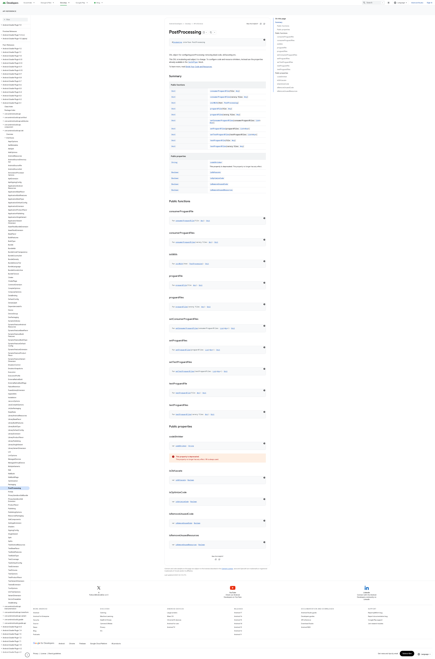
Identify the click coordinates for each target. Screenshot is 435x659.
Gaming (103, 613)
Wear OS (170, 616)
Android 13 (238, 627)
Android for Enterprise (41, 616)
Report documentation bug (378, 616)
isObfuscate (215, 172)
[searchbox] (15, 19)
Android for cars (173, 624)
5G (101, 631)
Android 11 (238, 634)
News (35, 627)
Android (36, 613)
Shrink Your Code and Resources (199, 67)
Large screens (172, 613)
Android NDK (306, 627)
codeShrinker (216, 162)
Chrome (72, 644)
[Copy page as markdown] (211, 32)
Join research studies (375, 624)
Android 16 (238, 616)
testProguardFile (217, 140)
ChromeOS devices (174, 620)
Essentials (28, 3)
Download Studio (307, 624)
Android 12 (238, 631)
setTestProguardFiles (219, 134)
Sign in (429, 3)
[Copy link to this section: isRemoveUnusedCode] (195, 514)
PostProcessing (231, 103)
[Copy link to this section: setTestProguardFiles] (194, 362)
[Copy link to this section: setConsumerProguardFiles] (200, 319)
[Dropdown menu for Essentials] (35, 2)
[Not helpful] (264, 23)
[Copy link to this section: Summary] (183, 76)
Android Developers (175, 24)
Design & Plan (46, 3)
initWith (214, 103)
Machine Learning (106, 616)
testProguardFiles (218, 146)
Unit (173, 91)
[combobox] (373, 3)
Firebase (82, 644)
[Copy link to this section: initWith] (179, 254)
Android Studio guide (309, 613)
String (174, 162)
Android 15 (238, 620)
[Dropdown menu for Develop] (70, 2)
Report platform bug (375, 613)
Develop (63, 3)
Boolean (175, 172)
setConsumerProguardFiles (221, 120)
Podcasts (36, 634)
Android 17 (238, 613)
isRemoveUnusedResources (221, 190)
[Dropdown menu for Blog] (103, 2)
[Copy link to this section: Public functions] (192, 201)
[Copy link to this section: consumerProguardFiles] (197, 233)
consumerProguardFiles (220, 97)
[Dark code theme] (264, 39)
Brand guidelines (54, 653)
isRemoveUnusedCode (219, 184)
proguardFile (216, 109)
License (43, 653)
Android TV (171, 627)
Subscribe (407, 653)
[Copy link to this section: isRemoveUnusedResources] (201, 535)
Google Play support (375, 620)
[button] (15, 25)
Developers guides (307, 616)
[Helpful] (260, 23)
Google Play (80, 3)
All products (116, 644)
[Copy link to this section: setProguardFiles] (189, 340)
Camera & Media (106, 624)
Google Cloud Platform (98, 644)
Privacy (102, 627)
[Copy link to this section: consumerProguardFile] (195, 211)
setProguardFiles (217, 129)
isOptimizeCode (217, 178)
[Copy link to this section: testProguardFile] (189, 383)
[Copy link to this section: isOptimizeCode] (189, 492)
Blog (98, 3)
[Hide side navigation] (27, 655)
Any (237, 91)
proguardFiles (216, 115)
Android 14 (238, 624)
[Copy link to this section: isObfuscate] (184, 471)
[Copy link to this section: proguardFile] (185, 276)
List (258, 120)
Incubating (177, 42)
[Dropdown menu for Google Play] (88, 2)
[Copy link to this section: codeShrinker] (185, 436)
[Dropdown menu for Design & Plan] (54, 2)
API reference (9, 11)
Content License (227, 569)
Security (36, 620)
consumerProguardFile (219, 91)
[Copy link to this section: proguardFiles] (186, 297)
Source (35, 624)
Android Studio (417, 3)
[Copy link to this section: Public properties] (194, 426)
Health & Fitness (105, 620)
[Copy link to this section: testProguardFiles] (190, 405)
